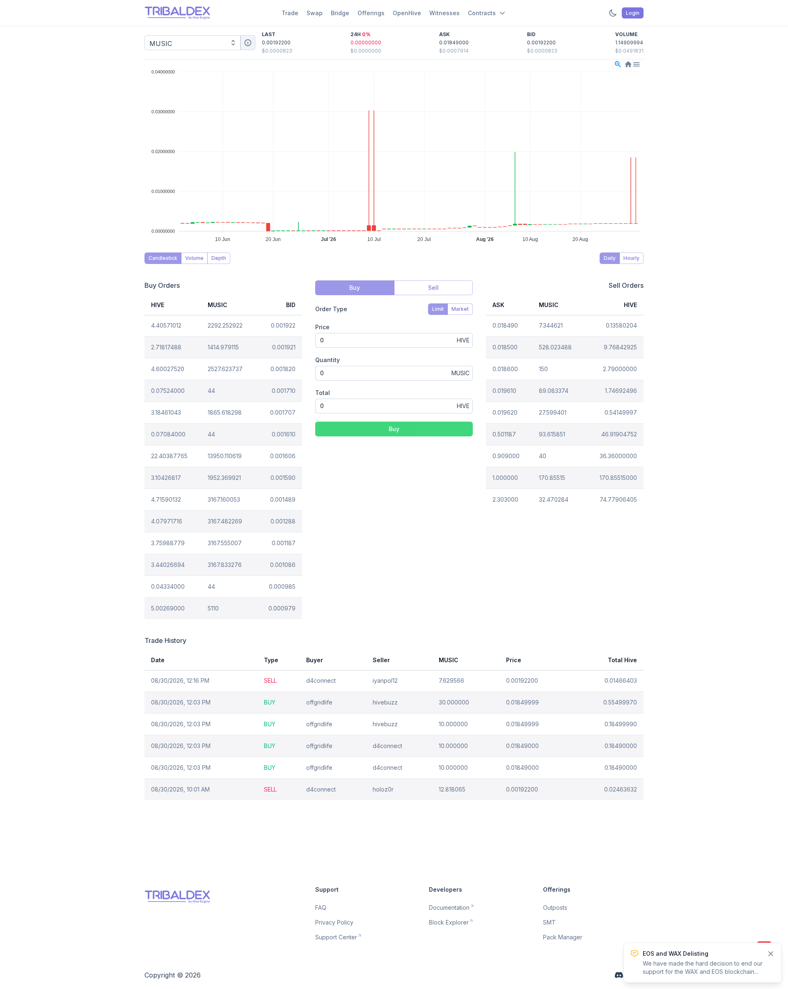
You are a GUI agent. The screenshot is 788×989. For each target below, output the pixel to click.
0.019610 (504, 390)
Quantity (327, 359)
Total (322, 392)
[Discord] (619, 975)
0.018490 (505, 325)
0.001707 (283, 412)
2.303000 (505, 499)
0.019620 (505, 412)
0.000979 (282, 608)
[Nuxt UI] (177, 13)
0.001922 (283, 325)
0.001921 (284, 347)
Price (322, 327)
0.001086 (283, 564)
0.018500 (505, 347)
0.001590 (283, 477)
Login (632, 13)
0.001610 (284, 434)
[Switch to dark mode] (612, 13)
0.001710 (284, 390)
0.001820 (283, 368)
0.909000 (506, 455)
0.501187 (504, 434)
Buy (394, 428)
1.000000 (505, 477)
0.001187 (284, 542)
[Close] (771, 954)
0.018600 (505, 368)
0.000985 (282, 586)
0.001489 (283, 499)
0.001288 (283, 521)
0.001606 (283, 455)
